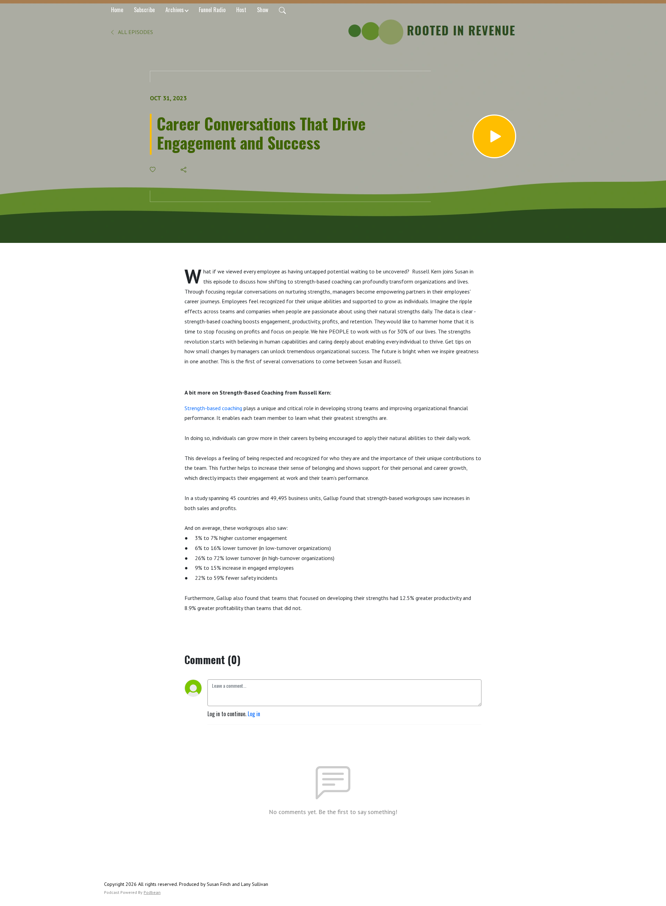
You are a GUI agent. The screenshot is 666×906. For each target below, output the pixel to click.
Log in (254, 714)
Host (241, 10)
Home (117, 10)
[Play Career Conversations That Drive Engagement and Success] (494, 136)
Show (262, 10)
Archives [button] (174, 10)
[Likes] (153, 169)
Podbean (152, 892)
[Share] (184, 169)
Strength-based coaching (213, 408)
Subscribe (144, 10)
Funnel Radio (212, 10)
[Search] (282, 10)
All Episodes (135, 31)
